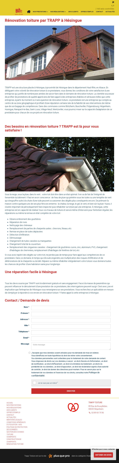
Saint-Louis (35, 109)
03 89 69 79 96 (97, 413)
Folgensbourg (93, 106)
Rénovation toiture (15, 444)
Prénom (25, 313)
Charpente (11, 437)
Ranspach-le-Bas (21, 109)
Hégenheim (105, 106)
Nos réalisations (57, 12)
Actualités (110, 12)
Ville (26, 325)
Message (25, 344)
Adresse (24, 319)
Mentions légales (14, 420)
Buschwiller (80, 106)
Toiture (10, 434)
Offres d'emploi (87, 12)
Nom (26, 307)
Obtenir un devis (103, 455)
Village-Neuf (46, 109)
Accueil (29, 11)
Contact (99, 12)
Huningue (9, 109)
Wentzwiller (58, 109)
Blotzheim (70, 106)
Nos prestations (40, 12)
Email (26, 338)
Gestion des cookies (15, 432)
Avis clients (73, 12)
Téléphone (23, 332)
